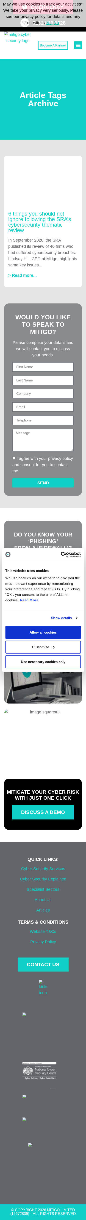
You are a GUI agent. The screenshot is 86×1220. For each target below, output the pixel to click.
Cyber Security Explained (43, 879)
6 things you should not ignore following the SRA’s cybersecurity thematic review (39, 222)
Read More (29, 600)
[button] (78, 45)
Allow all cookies (43, 632)
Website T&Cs (43, 931)
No (56, 22)
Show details (61, 618)
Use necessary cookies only (43, 661)
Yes (49, 22)
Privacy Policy (43, 942)
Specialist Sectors (43, 889)
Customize (40, 647)
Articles (43, 910)
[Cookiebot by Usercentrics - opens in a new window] (61, 554)
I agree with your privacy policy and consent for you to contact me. (42, 464)
